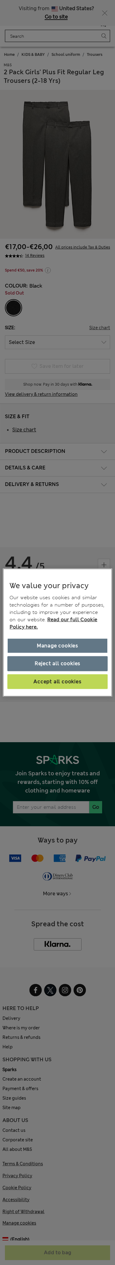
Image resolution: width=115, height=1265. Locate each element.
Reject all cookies (57, 663)
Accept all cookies (57, 681)
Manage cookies (57, 645)
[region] (57, 632)
